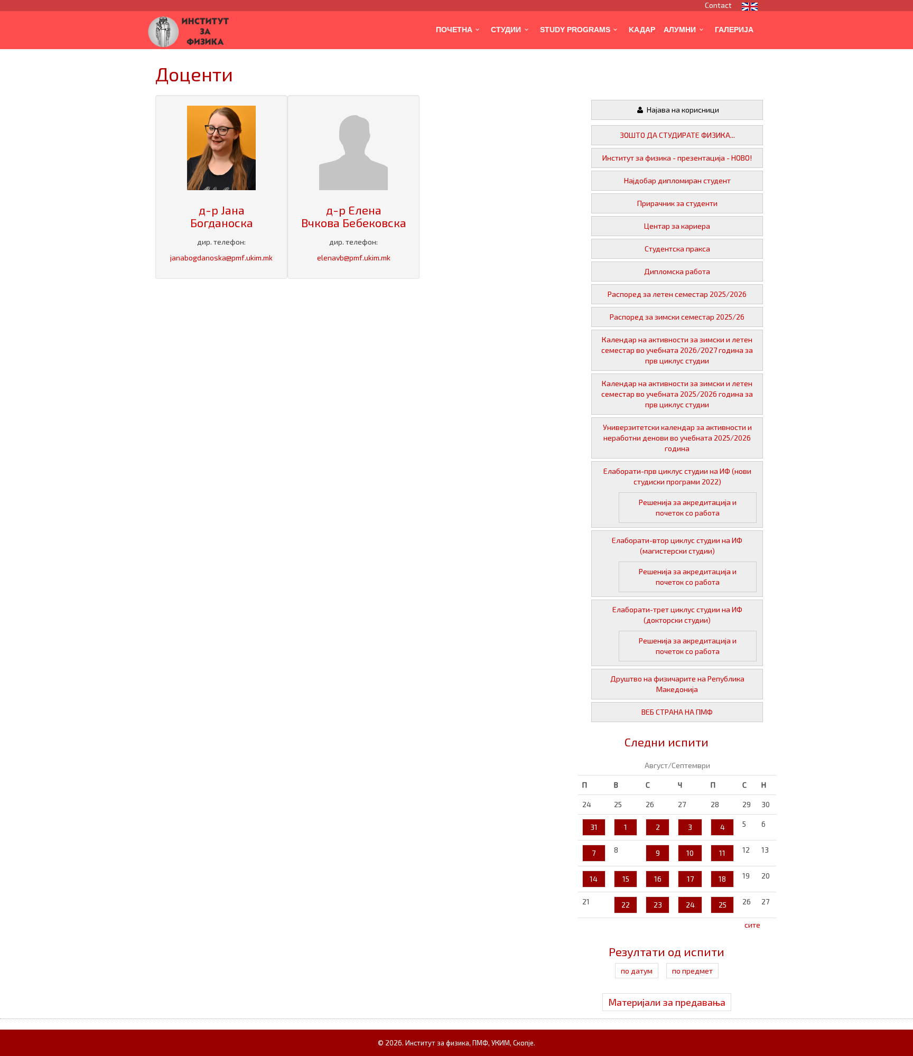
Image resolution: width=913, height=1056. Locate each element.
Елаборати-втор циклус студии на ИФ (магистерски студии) (677, 545)
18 (722, 878)
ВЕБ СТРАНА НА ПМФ (677, 711)
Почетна (454, 29)
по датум (637, 970)
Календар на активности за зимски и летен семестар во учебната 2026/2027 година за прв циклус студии (677, 350)
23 (658, 904)
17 (690, 878)
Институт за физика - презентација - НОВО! (677, 157)
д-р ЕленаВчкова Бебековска (353, 216)
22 (625, 904)
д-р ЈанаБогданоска (221, 216)
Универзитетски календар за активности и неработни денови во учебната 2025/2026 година (677, 438)
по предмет (692, 970)
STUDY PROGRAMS (575, 29)
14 (594, 878)
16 (658, 878)
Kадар (642, 29)
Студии (506, 29)
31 (594, 827)
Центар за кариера (677, 225)
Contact (718, 5)
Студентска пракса (677, 248)
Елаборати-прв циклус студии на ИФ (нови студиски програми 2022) (677, 476)
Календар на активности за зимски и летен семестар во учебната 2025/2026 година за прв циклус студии (677, 394)
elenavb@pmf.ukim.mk (353, 257)
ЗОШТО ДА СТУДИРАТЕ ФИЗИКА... (677, 134)
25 (722, 904)
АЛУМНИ (680, 29)
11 (722, 852)
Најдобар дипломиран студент (677, 180)
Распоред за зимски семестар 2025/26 (677, 316)
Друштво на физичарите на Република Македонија (677, 684)
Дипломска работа (677, 271)
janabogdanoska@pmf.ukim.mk (221, 257)
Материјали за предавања (666, 1002)
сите (752, 924)
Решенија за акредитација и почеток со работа (688, 507)
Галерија (734, 29)
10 (690, 852)
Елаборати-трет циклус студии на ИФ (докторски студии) (677, 614)
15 (625, 878)
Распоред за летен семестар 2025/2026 (677, 293)
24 (690, 904)
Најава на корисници (682, 109)
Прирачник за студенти (677, 203)
